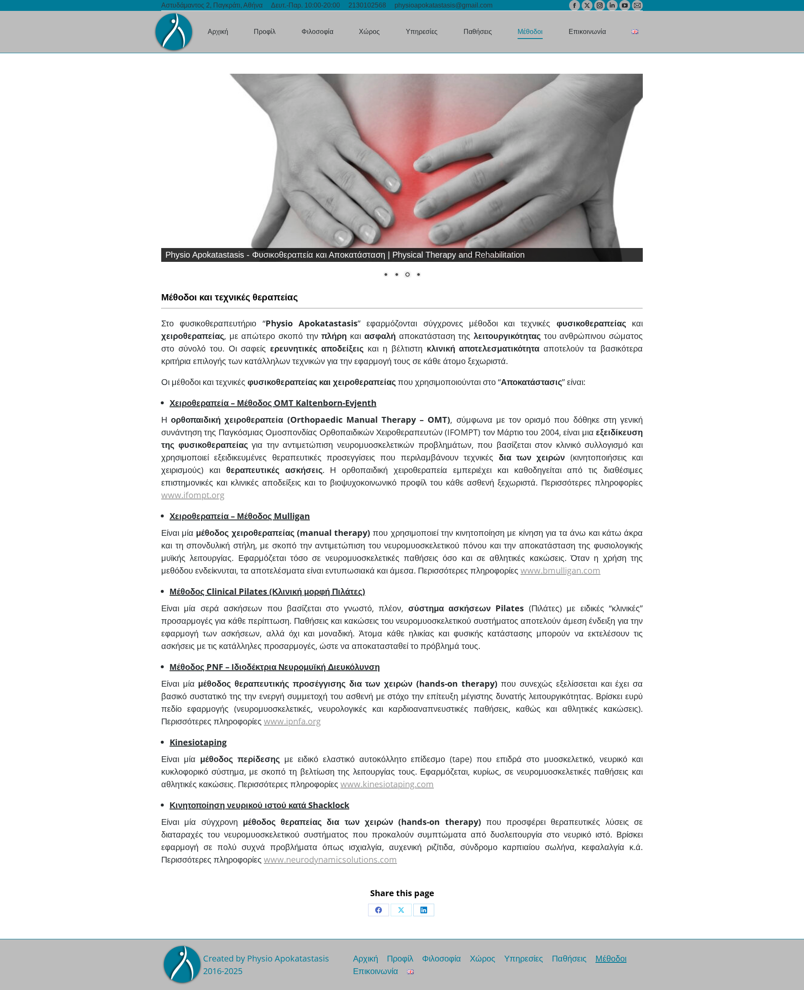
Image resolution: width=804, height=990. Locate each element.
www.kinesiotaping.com (387, 784)
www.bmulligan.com (560, 570)
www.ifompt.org (192, 495)
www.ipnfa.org (292, 721)
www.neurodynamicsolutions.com (330, 859)
